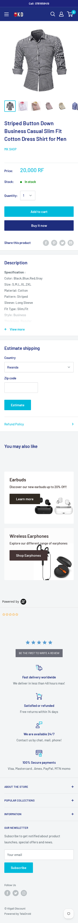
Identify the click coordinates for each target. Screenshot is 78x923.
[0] (70, 14)
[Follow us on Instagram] (24, 893)
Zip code (10, 378)
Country (10, 358)
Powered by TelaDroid (17, 913)
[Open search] (52, 14)
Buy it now (39, 225)
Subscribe (18, 867)
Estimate (17, 405)
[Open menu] (6, 14)
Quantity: (11, 195)
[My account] (61, 14)
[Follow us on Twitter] (16, 893)
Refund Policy (14, 424)
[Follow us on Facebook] (7, 893)
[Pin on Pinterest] (54, 242)
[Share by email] (71, 242)
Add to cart (39, 211)
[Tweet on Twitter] (62, 242)
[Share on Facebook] (46, 242)
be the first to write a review (39, 653)
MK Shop (10, 149)
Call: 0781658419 (39, 3)
